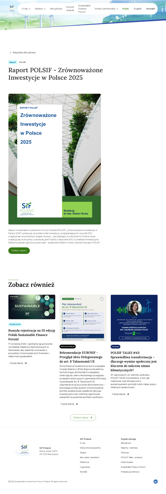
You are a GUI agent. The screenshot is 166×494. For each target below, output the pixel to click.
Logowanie (85, 467)
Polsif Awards (127, 462)
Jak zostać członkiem (89, 457)
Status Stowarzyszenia (90, 448)
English (138, 9)
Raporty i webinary (129, 448)
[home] (12, 8)
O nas (82, 443)
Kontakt (150, 9)
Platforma (84, 462)
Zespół (83, 452)
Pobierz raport (19, 250)
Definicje (125, 452)
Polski (125, 9)
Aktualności (56, 9)
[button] (26, 8)
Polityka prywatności (130, 472)
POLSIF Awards (70, 9)
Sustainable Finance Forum (84, 8)
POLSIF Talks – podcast (131, 457)
